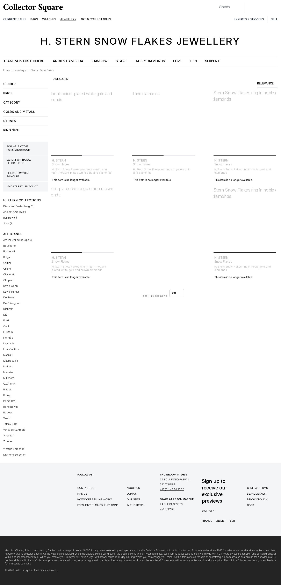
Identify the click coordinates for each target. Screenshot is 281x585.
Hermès (8, 337)
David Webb (10, 285)
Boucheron (9, 245)
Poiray (7, 395)
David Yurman (11, 291)
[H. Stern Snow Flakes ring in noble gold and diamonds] (245, 122)
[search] (215, 5)
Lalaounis (8, 343)
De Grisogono (11, 303)
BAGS (34, 19)
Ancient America (68, 61)
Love (177, 61)
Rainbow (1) (10, 217)
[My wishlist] (259, 7)
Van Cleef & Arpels (14, 429)
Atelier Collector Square (17, 239)
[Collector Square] (32, 8)
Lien (193, 61)
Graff (6, 326)
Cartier (7, 262)
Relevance (265, 83)
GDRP (250, 505)
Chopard (8, 280)
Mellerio (8, 366)
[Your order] (268, 7)
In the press (135, 505)
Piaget (7, 389)
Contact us (85, 487)
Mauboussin (10, 360)
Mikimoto (8, 378)
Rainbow (100, 61)
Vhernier (8, 435)
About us (133, 487)
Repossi (8, 412)
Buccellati (9, 251)
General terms (257, 487)
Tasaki (6, 418)
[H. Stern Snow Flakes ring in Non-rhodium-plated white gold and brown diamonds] (82, 219)
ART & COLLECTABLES (95, 19)
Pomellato (9, 401)
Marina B (8, 355)
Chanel (7, 268)
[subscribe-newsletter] (237, 511)
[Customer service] (250, 7)
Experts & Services (249, 19)
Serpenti (213, 61)
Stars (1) (8, 223)
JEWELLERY (68, 19)
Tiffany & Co (10, 424)
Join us (132, 493)
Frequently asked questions (97, 505)
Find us (82, 493)
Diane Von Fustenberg (24, 61)
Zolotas (7, 441)
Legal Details (256, 493)
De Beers (9, 297)
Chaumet (8, 274)
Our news (133, 499)
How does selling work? (94, 499)
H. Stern (8, 331)
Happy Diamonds (150, 61)
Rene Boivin (10, 406)
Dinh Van (8, 308)
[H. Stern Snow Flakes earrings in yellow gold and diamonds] (163, 122)
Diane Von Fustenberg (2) (18, 206)
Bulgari (7, 257)
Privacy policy (257, 499)
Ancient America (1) (14, 211)
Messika (8, 372)
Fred (6, 320)
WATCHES (49, 19)
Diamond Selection (14, 454)
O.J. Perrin (9, 383)
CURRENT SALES (14, 19)
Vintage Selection (13, 448)
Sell (274, 19)
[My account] (276, 7)
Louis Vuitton (11, 349)
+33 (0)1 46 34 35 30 (172, 489)
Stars (121, 61)
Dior (5, 314)
